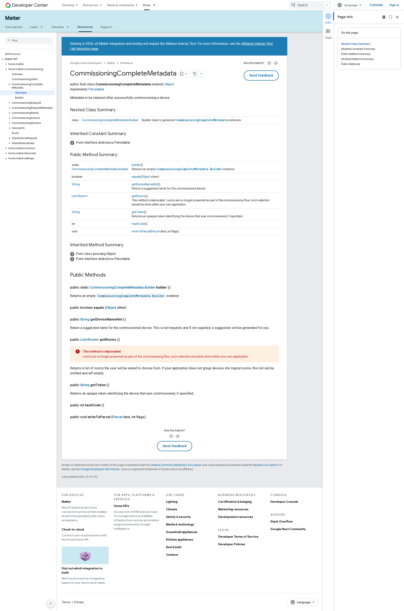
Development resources (235, 517)
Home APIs (121, 506)
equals (136, 176)
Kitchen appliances (179, 539)
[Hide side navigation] (51, 603)
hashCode (138, 223)
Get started (13, 27)
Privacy (79, 602)
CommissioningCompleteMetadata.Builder (110, 120)
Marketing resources (233, 509)
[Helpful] (269, 63)
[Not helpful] (275, 63)
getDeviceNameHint (145, 184)
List (74, 196)
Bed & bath (173, 547)
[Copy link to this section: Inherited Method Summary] (127, 245)
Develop (68, 5)
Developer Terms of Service (238, 536)
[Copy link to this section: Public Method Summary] (121, 155)
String (76, 184)
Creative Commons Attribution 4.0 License (175, 465)
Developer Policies (231, 544)
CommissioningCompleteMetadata (201, 120)
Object (169, 84)
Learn (34, 27)
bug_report (383, 17)
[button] (27, 59)
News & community (120, 5)
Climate (171, 509)
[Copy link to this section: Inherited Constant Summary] (130, 134)
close (397, 17)
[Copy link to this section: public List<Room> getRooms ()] (124, 339)
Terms (66, 602)
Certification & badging (235, 502)
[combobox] (310, 5)
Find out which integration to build (82, 570)
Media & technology (180, 524)
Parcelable (96, 89)
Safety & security (178, 517)
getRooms (139, 196)
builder (136, 165)
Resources (90, 5)
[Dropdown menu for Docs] (155, 5)
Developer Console (284, 502)
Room (82, 196)
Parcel (155, 231)
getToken (138, 212)
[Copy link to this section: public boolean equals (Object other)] (130, 307)
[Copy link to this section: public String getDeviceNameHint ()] (130, 319)
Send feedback (261, 75)
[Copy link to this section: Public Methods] (110, 275)
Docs (146, 5)
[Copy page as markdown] (195, 73)
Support (106, 27)
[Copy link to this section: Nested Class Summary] (120, 110)
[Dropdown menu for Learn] (43, 27)
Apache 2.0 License (265, 465)
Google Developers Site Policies (100, 469)
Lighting (172, 502)
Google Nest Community (288, 529)
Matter (12, 18)
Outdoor (172, 555)
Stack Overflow (281, 521)
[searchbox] (28, 40)
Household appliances (182, 532)
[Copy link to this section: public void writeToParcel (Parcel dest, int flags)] (150, 417)
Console (376, 5)
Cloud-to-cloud (73, 529)
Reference (85, 27)
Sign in (394, 5)
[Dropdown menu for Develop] (69, 27)
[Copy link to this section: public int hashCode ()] (108, 405)
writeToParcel (141, 231)
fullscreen (390, 17)
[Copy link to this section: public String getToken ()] (113, 385)
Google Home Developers (86, 63)
